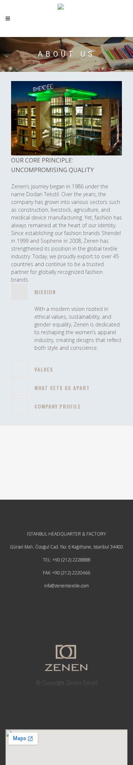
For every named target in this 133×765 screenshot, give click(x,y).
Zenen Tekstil (82, 682)
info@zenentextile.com (66, 586)
